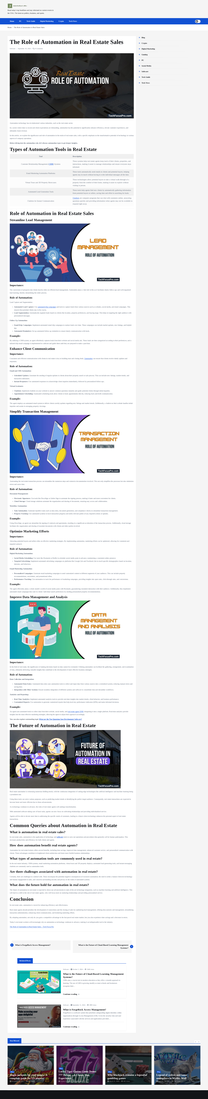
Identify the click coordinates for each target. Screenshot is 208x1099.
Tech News (73, 21)
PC (20, 21)
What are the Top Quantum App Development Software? (60, 719)
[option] (31, 1065)
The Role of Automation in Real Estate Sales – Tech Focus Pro (32, 927)
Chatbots (76, 198)
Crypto (61, 21)
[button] (195, 1041)
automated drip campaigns (47, 307)
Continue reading (70, 994)
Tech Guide (31, 21)
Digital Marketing (47, 21)
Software (12, 48)
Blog (143, 37)
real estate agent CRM (75, 711)
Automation (88, 358)
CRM (51, 164)
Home (12, 21)
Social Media (146, 66)
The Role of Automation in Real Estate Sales (29, 27)
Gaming (145, 54)
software (60, 837)
